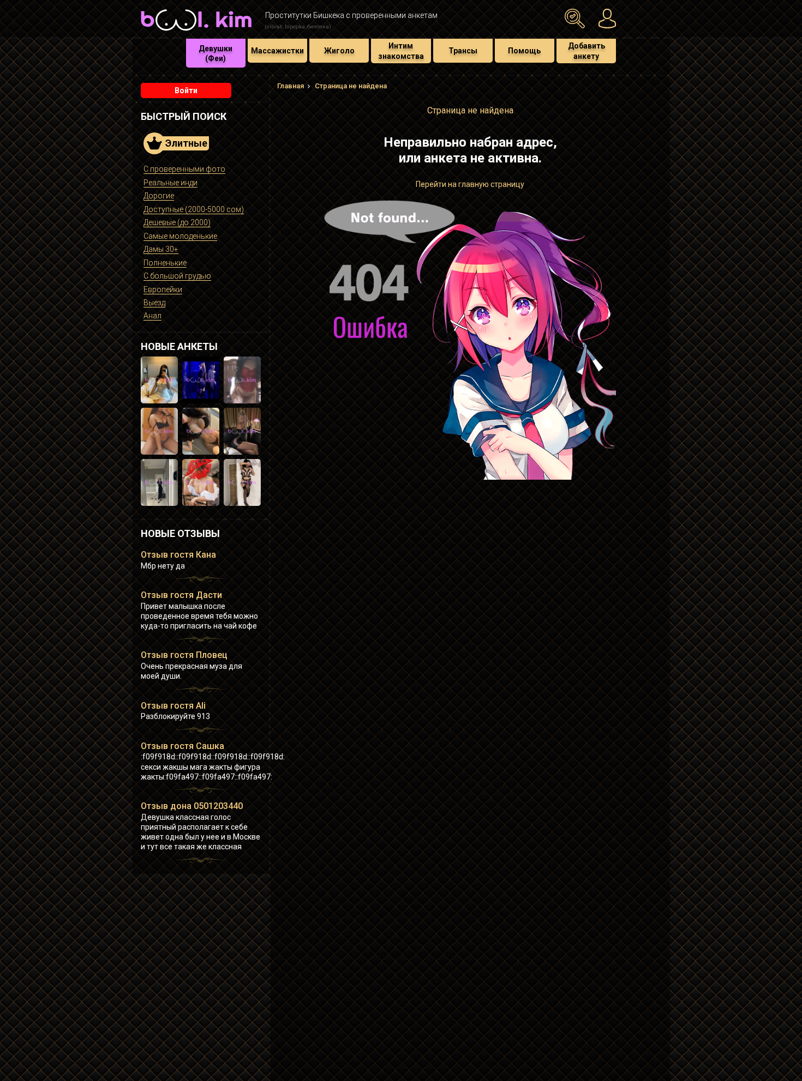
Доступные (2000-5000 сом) (193, 209)
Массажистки (277, 50)
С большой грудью (177, 275)
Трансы (462, 50)
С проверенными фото (184, 169)
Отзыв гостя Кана (178, 554)
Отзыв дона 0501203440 (192, 806)
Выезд (154, 302)
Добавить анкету (586, 50)
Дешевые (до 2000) (177, 222)
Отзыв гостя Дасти (181, 595)
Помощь (524, 50)
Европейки (162, 289)
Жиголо (339, 50)
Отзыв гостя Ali (173, 705)
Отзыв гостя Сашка (182, 746)
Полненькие (165, 262)
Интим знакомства (401, 50)
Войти (186, 90)
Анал (152, 315)
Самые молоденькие (180, 236)
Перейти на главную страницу (470, 184)
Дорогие (158, 195)
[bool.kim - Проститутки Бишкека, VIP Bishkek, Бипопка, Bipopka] (196, 32)
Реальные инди (170, 182)
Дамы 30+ (160, 249)
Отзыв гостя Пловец (184, 655)
